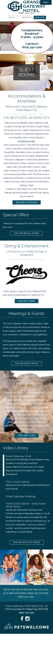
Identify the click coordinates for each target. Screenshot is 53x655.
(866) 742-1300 (27, 13)
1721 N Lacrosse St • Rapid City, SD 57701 (26, 609)
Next (51, 567)
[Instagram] (27, 618)
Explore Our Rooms (26, 202)
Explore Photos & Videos (26, 542)
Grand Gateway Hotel (26, 6)
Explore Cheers (26, 301)
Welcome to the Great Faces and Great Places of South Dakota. (28, 485)
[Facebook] (22, 618)
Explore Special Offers (26, 233)
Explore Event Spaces (26, 363)
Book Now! (40, 17)
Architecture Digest (26, 141)
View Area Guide (26, 435)
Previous (7, 567)
